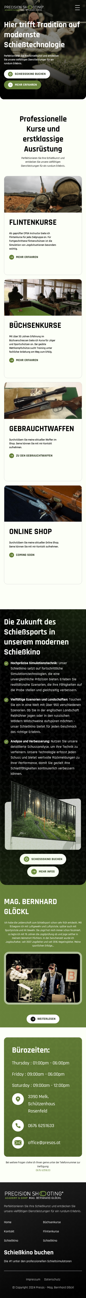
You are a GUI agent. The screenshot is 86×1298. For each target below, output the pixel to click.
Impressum (33, 1279)
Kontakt (9, 1231)
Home (7, 1222)
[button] (77, 8)
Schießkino (11, 1241)
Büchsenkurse (52, 1222)
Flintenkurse (51, 1231)
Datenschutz (52, 1279)
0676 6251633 (43, 1170)
